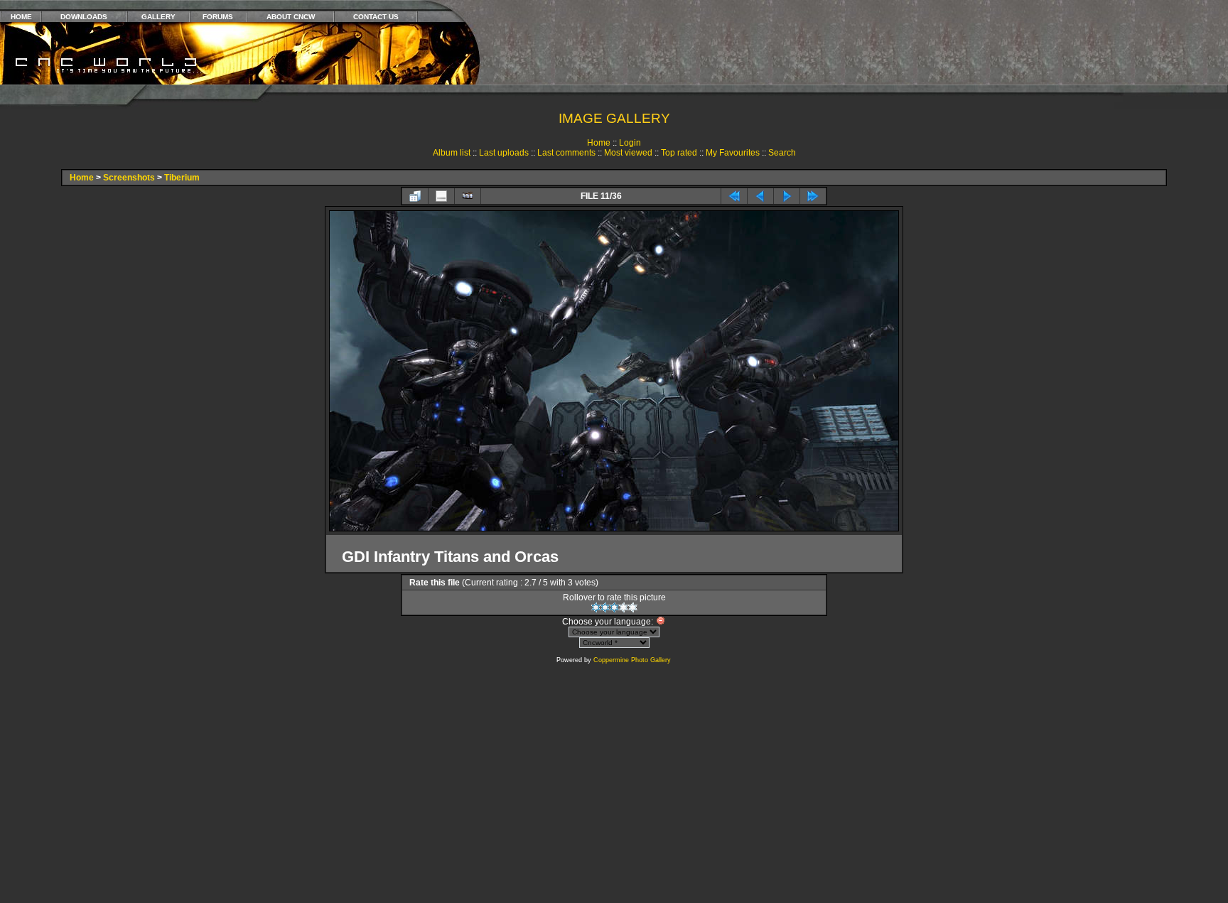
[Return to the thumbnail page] (415, 196)
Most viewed (628, 153)
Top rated (679, 153)
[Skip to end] (813, 196)
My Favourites (733, 153)
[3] (614, 607)
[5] (632, 607)
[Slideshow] (467, 196)
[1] (595, 607)
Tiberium (182, 178)
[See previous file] (760, 196)
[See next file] (786, 196)
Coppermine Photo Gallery (632, 660)
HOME (21, 17)
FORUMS (218, 17)
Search (782, 153)
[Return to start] (734, 196)
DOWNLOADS (83, 17)
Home (598, 143)
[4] (623, 607)
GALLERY (158, 17)
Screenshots (129, 178)
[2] (605, 607)
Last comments (566, 153)
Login (630, 143)
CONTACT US (376, 17)
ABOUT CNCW (290, 17)
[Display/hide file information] (441, 196)
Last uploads (504, 153)
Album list (451, 153)
